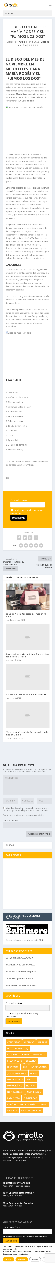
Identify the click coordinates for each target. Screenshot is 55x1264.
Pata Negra (13, 1098)
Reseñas (11, 1104)
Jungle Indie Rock (16, 1073)
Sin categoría (27, 1104)
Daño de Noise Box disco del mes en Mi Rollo (26, 615)
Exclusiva (31, 1060)
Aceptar (9, 1259)
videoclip (12, 1110)
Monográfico (14, 1085)
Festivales (12, 1067)
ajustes (24, 1254)
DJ (27, 1048)
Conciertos (13, 1042)
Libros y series (15, 1079)
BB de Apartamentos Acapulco (21, 971)
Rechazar (21, 1259)
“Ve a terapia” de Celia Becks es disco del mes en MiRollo (27, 733)
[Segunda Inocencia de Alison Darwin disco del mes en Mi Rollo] (28, 637)
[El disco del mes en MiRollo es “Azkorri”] (28, 677)
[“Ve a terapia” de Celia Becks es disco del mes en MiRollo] (28, 715)
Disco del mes (14, 1048)
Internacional (39, 1067)
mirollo (22, 41)
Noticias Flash (15, 1092)
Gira (24, 1067)
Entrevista (39, 1054)
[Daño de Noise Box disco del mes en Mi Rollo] (28, 597)
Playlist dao (30, 1098)
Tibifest (43, 1104)
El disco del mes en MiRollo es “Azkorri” (26, 694)
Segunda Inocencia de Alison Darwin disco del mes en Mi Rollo (28, 655)
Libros (33, 1073)
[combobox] (27, 13)
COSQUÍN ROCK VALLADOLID (19, 957)
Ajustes (35, 1259)
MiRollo (31, 1079)
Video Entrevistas (31, 1110)
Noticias (31, 1085)
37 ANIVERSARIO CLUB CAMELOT (21, 964)
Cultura (42, 1042)
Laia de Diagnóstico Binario (19, 978)
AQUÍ (41, 940)
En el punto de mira (18, 1054)
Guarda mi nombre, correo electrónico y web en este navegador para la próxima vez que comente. (26, 809)
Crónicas (29, 1042)
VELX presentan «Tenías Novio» (21, 985)
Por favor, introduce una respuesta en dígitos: (24, 815)
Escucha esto (14, 1060)
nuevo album (34, 1092)
